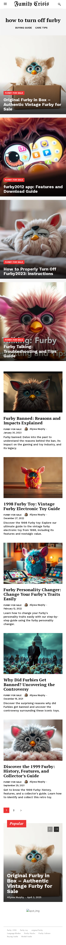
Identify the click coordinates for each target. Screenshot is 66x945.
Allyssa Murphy (37, 429)
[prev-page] (50, 829)
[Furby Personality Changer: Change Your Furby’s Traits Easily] (33, 563)
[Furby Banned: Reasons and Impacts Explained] (33, 392)
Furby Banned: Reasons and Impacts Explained (32, 420)
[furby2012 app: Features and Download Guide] (33, 157)
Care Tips (41, 27)
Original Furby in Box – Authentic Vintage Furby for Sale (29, 883)
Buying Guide (23, 27)
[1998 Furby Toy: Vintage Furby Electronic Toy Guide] (33, 477)
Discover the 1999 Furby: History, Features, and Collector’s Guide (29, 771)
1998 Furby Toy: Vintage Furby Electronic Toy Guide (32, 506)
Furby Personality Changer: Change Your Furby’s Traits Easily (32, 594)
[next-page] (21, 810)
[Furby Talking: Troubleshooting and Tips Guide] (33, 321)
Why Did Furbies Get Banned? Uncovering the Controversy (29, 684)
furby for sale (14, 93)
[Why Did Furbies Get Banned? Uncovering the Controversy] (33, 653)
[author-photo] (26, 429)
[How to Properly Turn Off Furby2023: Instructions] (33, 239)
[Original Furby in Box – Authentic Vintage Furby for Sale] (33, 74)
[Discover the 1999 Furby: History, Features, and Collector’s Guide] (33, 740)
